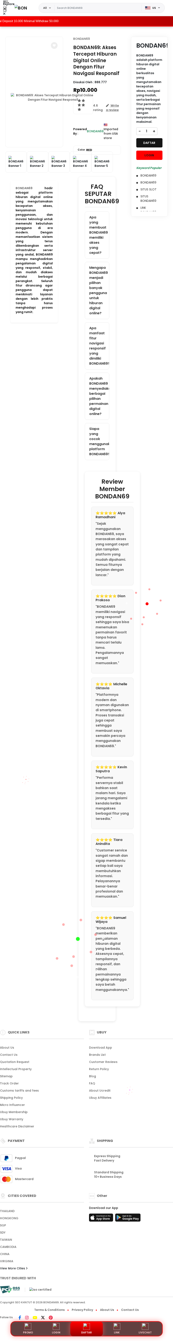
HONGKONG (9, 1218)
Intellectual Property (16, 1069)
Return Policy (99, 1069)
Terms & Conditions (49, 1310)
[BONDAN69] (21, 8)
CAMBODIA (8, 1247)
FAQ (92, 1083)
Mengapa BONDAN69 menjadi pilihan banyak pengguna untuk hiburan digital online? (98, 290)
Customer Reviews (103, 1062)
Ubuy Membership (14, 1112)
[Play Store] (128, 1219)
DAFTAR (149, 143)
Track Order (9, 1083)
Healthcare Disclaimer (17, 1126)
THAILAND (7, 1211)
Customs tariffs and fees (19, 1090)
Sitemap (6, 1076)
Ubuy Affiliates (100, 1098)
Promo (28, 1332)
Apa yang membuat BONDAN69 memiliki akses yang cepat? (98, 235)
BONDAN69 (24, 188)
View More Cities (13, 1268)
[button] (54, 45)
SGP (3, 1225)
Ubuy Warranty (11, 1119)
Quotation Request (14, 1062)
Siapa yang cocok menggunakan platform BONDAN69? (99, 441)
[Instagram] (26, 1318)
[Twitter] (42, 1318)
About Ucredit (100, 1090)
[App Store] (101, 1219)
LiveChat (145, 1332)
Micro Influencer (12, 1105)
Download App (100, 1047)
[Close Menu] (4, 9)
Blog (92, 1076)
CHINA (4, 1254)
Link (117, 1332)
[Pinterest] (50, 1318)
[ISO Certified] (38, 1289)
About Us (7, 1047)
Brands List (97, 1055)
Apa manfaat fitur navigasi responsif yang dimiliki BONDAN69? (99, 346)
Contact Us (9, 1055)
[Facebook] (20, 1318)
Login (56, 1332)
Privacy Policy (82, 1310)
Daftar (86, 1332)
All (45, 8)
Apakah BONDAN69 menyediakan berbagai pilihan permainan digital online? (99, 396)
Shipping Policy (11, 1098)
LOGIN (149, 155)
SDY (2, 1232)
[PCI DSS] (10, 1289)
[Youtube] (35, 1318)
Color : (85, 150)
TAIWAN (6, 1240)
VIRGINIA (6, 1261)
